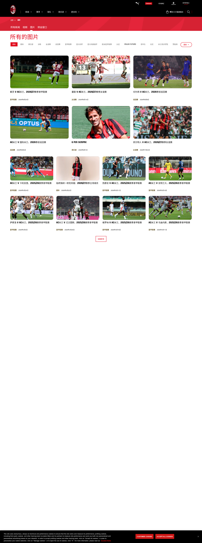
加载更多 (101, 239)
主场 (12, 20)
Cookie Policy (106, 540)
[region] (101, 536)
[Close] (198, 536)
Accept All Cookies (165, 536)
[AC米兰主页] (13, 9)
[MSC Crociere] (161, 3)
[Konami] (186, 3)
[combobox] (186, 44)
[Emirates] (149, 3)
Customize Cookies (144, 536)
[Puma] (136, 3)
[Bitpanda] (174, 3)
